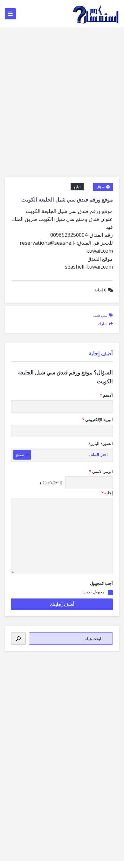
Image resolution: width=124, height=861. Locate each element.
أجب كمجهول (101, 583)
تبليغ (77, 186)
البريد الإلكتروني (97, 419)
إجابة (100, 290)
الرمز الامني (101, 471)
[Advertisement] (62, 92)
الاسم (106, 395)
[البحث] (18, 638)
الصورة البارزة (100, 443)
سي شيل (100, 315)
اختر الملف (98, 454)
